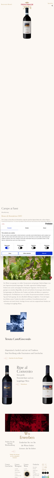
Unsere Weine (26, 465)
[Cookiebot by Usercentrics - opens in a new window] (46, 224)
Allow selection (27, 253)
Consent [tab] (9, 228)
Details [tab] (27, 228)
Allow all (44, 253)
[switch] (20, 248)
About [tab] (44, 228)
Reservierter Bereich (6, 4)
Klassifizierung (5, 212)
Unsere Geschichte (9, 465)
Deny (10, 253)
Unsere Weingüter (18, 465)
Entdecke (36, 464)
